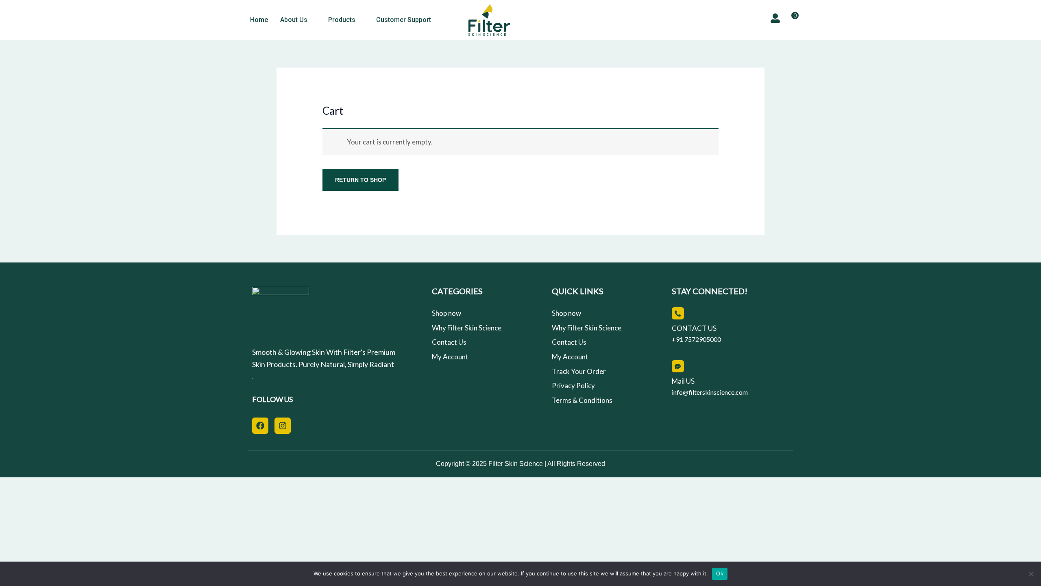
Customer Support (403, 20)
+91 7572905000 (696, 339)
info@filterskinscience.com (710, 392)
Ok (719, 573)
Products (341, 20)
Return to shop (360, 180)
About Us (293, 20)
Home (259, 20)
